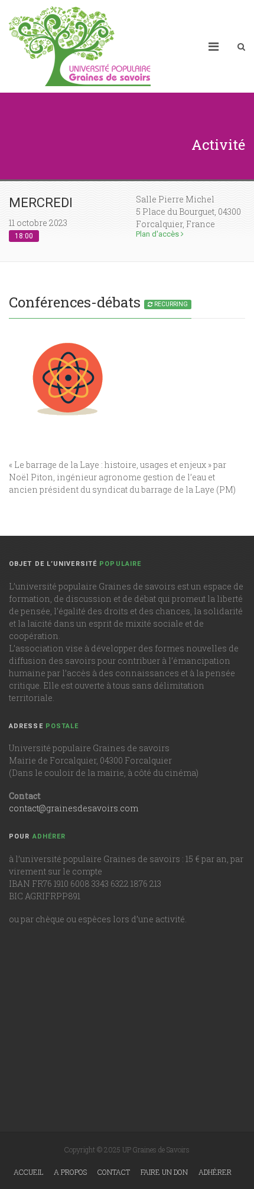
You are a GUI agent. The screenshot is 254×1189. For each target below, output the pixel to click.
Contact (113, 1172)
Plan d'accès (158, 234)
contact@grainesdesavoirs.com (73, 808)
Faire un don (164, 1172)
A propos (70, 1172)
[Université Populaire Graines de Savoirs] (80, 46)
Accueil (28, 1172)
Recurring (170, 304)
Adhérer (215, 1172)
